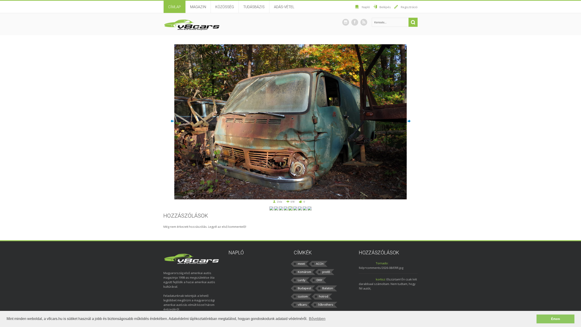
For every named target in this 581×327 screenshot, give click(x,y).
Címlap (174, 7)
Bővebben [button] (317, 319)
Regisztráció (409, 7)
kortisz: (381, 279)
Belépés (385, 7)
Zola (279, 201)
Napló (366, 7)
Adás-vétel (284, 7)
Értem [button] (555, 319)
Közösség (224, 7)
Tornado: (382, 263)
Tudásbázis (254, 7)
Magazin (198, 7)
